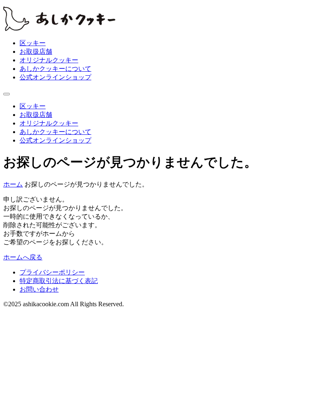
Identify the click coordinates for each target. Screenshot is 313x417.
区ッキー (33, 43)
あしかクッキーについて (55, 68)
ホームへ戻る (22, 257)
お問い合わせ (39, 289)
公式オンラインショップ (55, 77)
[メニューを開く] (6, 94)
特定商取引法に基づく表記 (59, 280)
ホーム (13, 184)
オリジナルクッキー (49, 60)
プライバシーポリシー (52, 272)
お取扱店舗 (36, 51)
